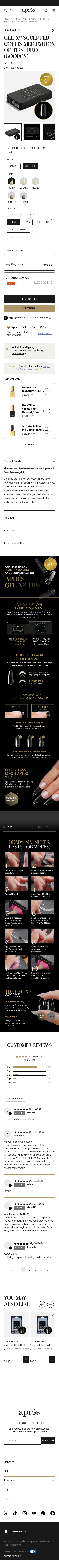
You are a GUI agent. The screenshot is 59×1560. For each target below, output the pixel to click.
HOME (8, 19)
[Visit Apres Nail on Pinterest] (43, 1513)
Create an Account (29, 369)
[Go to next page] (42, 1269)
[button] (11, 10)
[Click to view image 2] (32, 132)
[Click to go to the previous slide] (42, 1304)
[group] (29, 462)
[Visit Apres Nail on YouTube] (34, 1513)
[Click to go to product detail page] (16, 1324)
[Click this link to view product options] (26, 1359)
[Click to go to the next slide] (50, 1304)
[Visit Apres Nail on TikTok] (15, 1513)
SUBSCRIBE (48, 1441)
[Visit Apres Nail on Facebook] (52, 1513)
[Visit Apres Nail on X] (6, 1513)
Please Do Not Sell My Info (16, 1552)
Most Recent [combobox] (13, 1098)
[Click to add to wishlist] (52, 30)
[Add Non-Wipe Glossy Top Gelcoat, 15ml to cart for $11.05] (46, 411)
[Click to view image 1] (13, 132)
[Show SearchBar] (5, 10)
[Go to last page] (48, 1269)
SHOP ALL (18, 19)
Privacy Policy (12, 1556)
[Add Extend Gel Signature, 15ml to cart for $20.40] (46, 391)
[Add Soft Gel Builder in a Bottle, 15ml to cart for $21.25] (46, 430)
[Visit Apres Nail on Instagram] (24, 1513)
